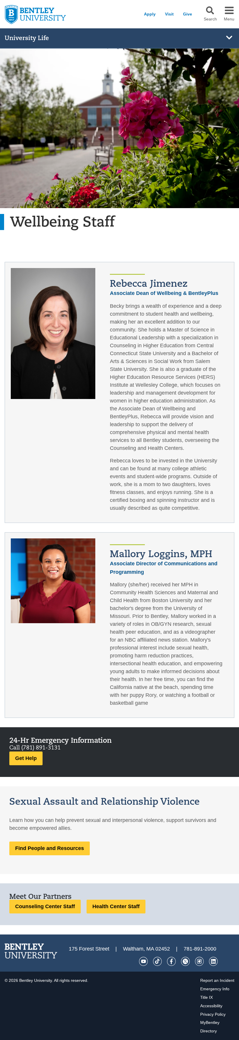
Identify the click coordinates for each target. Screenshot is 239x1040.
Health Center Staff (116, 906)
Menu (229, 19)
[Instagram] (199, 961)
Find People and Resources (49, 848)
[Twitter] (185, 961)
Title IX (206, 997)
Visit (169, 14)
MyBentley (209, 1022)
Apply (150, 14)
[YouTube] (143, 961)
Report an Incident (217, 980)
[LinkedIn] (213, 961)
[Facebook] (171, 961)
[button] (210, 10)
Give (187, 14)
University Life (27, 38)
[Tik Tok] (157, 961)
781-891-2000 (200, 949)
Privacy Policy (213, 1014)
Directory (208, 1031)
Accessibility (211, 1005)
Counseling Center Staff (45, 906)
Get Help (26, 758)
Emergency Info (214, 989)
